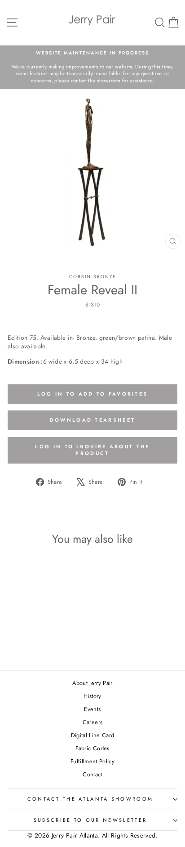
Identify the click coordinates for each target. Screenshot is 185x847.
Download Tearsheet (92, 420)
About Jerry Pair (92, 683)
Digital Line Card (93, 735)
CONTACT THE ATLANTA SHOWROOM (90, 798)
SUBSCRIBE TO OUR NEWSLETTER (90, 820)
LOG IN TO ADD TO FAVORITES (92, 393)
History (92, 696)
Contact (92, 774)
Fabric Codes (92, 748)
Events (92, 709)
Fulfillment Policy (92, 761)
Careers (92, 722)
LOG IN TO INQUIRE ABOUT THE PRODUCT (92, 450)
